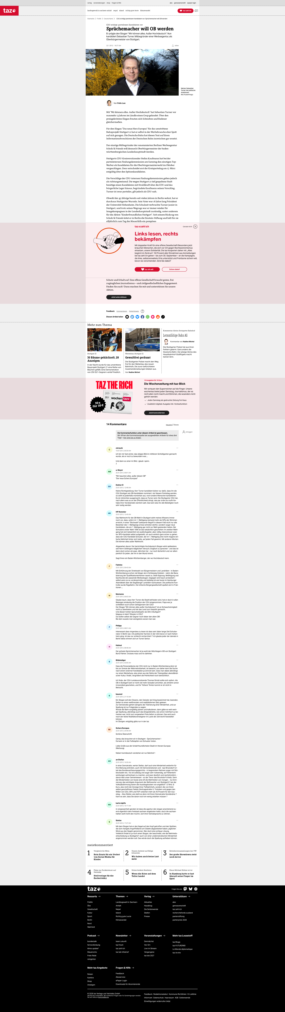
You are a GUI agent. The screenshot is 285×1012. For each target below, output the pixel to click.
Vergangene (149, 952)
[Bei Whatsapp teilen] (147, 317)
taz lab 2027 (149, 955)
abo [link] (171, 3)
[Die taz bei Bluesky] (190, 890)
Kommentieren (122, 311)
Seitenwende (184, 998)
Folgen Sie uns (177, 889)
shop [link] (108, 3)
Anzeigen (91, 985)
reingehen (91, 959)
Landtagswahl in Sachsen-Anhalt (127, 904)
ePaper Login (121, 980)
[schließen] (195, 226)
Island (118, 913)
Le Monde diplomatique (182, 949)
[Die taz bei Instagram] (196, 890)
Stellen (147, 913)
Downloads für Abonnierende (128, 984)
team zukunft (121, 941)
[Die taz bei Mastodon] (185, 890)
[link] (100, 11)
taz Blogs (176, 942)
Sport (89, 916)
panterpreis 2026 (180, 920)
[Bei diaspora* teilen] (153, 317)
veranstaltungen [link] (99, 3)
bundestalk (92, 941)
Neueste (169, 425)
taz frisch (119, 945)
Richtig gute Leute (123, 916)
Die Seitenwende (151, 909)
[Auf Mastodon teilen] (132, 317)
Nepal (118, 909)
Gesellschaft (92, 909)
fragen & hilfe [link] (116, 3)
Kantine (90, 978)
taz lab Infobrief (122, 952)
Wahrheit (91, 927)
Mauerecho (92, 952)
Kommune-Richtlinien (178, 994)
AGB (177, 998)
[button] (196, 11)
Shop (89, 981)
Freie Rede (91, 955)
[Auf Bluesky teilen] (137, 317)
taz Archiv (177, 953)
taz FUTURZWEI (179, 945)
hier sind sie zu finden (132, 438)
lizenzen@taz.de (103, 997)
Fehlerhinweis (134, 311)
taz (94, 889)
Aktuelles (148, 902)
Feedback (120, 973)
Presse (147, 916)
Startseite (90, 18)
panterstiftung (178, 916)
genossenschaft (179, 906)
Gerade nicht (187, 227)
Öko (89, 906)
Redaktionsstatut (160, 994)
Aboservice (120, 977)
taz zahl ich (177, 909)
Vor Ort (147, 945)
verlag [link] (89, 3)
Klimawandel (121, 920)
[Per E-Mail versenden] (127, 317)
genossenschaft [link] (180, 3)
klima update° (93, 948)
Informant (148, 998)
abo (174, 902)
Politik (99, 18)
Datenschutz (158, 998)
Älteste (176, 425)
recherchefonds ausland (183, 913)
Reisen (90, 974)
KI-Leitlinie (191, 994)
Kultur (89, 913)
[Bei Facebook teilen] (142, 317)
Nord (89, 923)
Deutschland (108, 18)
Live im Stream (150, 948)
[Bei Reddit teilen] (158, 317)
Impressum (169, 998)
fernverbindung (93, 945)
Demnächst (149, 941)
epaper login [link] (191, 3)
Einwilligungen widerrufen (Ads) (157, 1001)
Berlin (89, 920)
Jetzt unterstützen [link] (118, 297)
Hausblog (148, 906)
